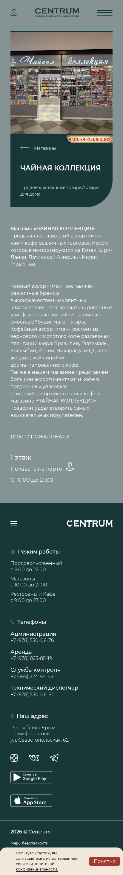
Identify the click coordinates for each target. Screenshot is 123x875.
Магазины (44, 148)
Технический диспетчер (44, 691)
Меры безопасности (29, 843)
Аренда (31, 655)
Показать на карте (37, 469)
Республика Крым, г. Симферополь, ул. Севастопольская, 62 (39, 734)
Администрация (33, 637)
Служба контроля (35, 673)
